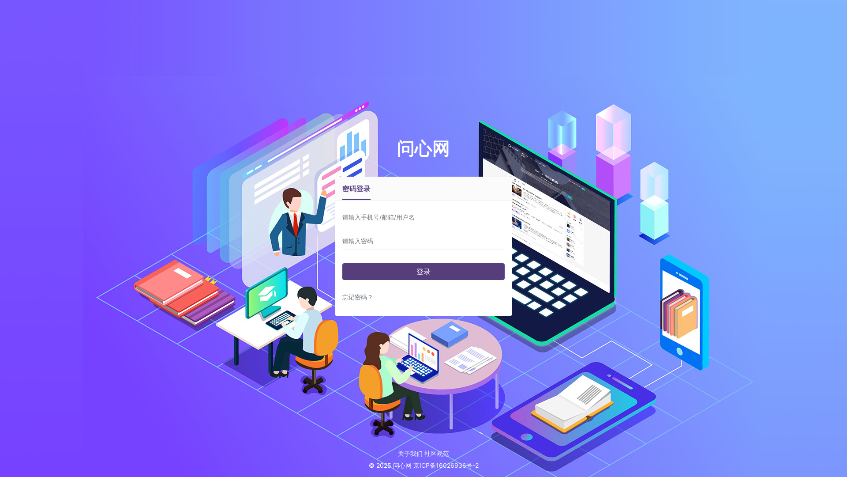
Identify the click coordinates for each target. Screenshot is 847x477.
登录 (423, 271)
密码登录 (356, 188)
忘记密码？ (357, 297)
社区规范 (436, 453)
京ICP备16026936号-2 (446, 465)
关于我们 (410, 453)
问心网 (423, 148)
